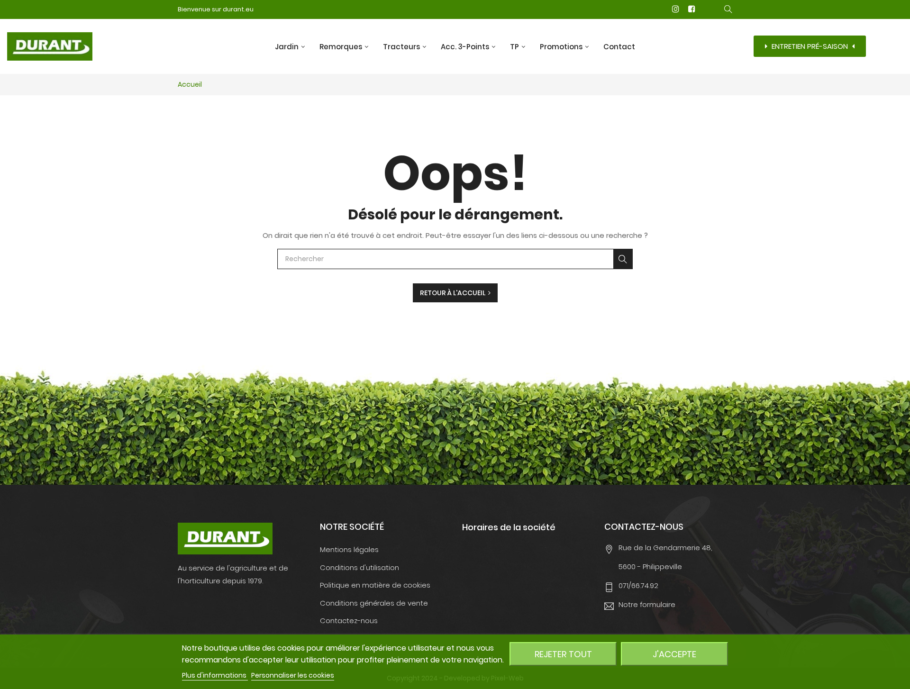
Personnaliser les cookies (292, 675)
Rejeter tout (563, 654)
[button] (810, 46)
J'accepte (674, 654)
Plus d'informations (215, 675)
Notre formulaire (647, 604)
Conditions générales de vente (374, 603)
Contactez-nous (349, 621)
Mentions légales (349, 549)
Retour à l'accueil (454, 293)
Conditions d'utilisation (359, 567)
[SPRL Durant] (225, 538)
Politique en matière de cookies (375, 585)
